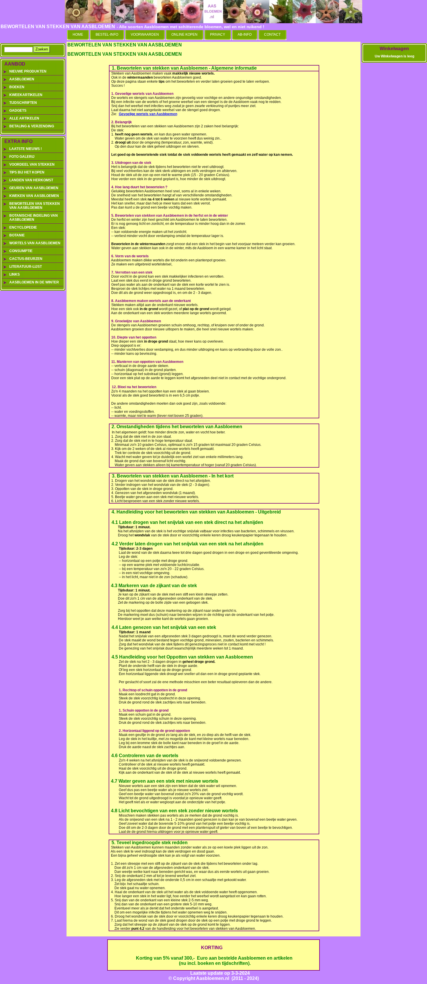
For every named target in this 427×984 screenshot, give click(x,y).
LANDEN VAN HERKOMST (31, 180)
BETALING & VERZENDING (31, 126)
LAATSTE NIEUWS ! (25, 149)
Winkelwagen (394, 48)
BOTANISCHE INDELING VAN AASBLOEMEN (33, 218)
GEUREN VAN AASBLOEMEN (33, 188)
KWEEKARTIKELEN (25, 95)
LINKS (14, 274)
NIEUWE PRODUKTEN (27, 71)
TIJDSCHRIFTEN (23, 103)
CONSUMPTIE (21, 251)
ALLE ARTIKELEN (24, 118)
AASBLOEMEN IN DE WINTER (34, 282)
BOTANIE (17, 235)
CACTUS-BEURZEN (25, 259)
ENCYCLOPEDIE (23, 227)
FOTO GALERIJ (22, 157)
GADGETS (17, 110)
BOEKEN (16, 87)
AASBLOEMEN (21, 79)
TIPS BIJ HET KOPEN (26, 172)
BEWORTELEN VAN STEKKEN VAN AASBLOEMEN (34, 206)
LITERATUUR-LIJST (25, 267)
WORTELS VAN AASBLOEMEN (34, 243)
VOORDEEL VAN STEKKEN (32, 164)
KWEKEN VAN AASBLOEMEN (34, 196)
